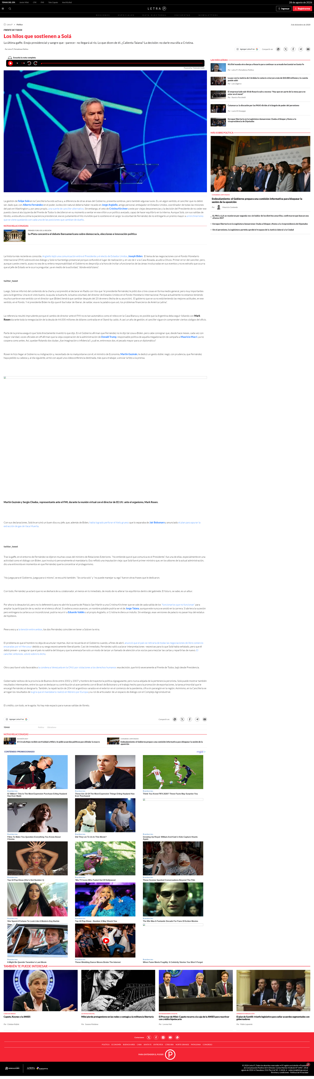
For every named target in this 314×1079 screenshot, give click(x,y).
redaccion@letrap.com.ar (298, 1070)
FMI (42, 2)
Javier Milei (24, 2)
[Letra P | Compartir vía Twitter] (286, 49)
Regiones (103, 15)
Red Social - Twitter (149, 1037)
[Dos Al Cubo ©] (12, 1068)
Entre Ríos (158, 1044)
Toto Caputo (53, 2)
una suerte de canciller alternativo (66, 208)
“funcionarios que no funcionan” (178, 604)
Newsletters (208, 15)
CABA (139, 1044)
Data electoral (155, 15)
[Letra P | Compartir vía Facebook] (293, 49)
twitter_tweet (11, 280)
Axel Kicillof (67, 2)
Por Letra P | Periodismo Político (16, 49)
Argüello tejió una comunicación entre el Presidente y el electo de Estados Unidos (84, 256)
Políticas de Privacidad (299, 1072)
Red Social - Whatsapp (177, 1037)
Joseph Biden (135, 256)
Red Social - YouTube (170, 1037)
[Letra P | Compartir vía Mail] (308, 49)
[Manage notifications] (308, 1064)
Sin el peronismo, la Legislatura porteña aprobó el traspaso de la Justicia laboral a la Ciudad (253, 230)
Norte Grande (182, 1044)
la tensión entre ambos (30, 629)
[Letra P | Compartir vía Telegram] (301, 49)
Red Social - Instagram (163, 1037)
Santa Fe (147, 1044)
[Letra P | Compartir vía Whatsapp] (278, 49)
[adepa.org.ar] (31, 1068)
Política (20, 24)
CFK (34, 2)
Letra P (9, 24)
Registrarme (304, 8)
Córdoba (169, 1044)
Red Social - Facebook (156, 1037)
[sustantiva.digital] (42, 1068)
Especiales (126, 15)
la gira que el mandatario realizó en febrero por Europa (59, 691)
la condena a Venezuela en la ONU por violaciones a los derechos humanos (77, 667)
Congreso (207, 1044)
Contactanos (139, 1037)
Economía (116, 1044)
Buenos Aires (129, 1044)
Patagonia (196, 1044)
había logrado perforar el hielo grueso (109, 522)
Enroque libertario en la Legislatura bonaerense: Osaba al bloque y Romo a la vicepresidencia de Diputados (260, 224)
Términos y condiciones (280, 1072)
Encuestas (183, 15)
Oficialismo (51, 727)
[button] (105, 438)
